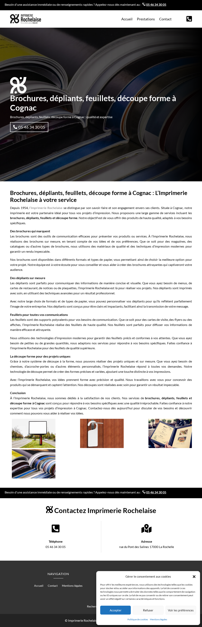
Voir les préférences (181, 610)
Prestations (146, 19)
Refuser (148, 610)
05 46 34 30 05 (31, 127)
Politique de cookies (137, 619)
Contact (165, 19)
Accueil (127, 19)
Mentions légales (158, 619)
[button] (194, 577)
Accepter (116, 610)
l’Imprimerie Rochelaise (46, 208)
